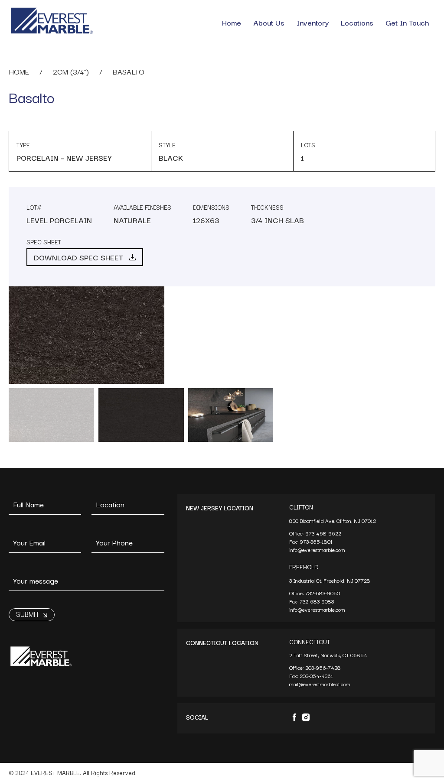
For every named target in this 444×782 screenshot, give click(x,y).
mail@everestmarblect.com (319, 684)
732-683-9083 (317, 601)
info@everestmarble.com (317, 549)
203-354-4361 (317, 676)
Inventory (313, 22)
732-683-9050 (322, 593)
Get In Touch (407, 22)
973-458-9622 (324, 533)
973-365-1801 (317, 541)
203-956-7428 (323, 667)
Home (231, 22)
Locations (357, 22)
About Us (268, 22)
